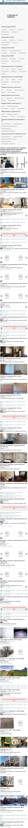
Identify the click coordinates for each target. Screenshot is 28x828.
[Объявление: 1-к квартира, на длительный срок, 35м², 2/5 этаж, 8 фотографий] (7, 301)
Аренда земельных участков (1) (10, 95)
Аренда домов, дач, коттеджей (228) (12, 76)
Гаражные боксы (4, 108)
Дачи (7, 69)
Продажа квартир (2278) (8, 26)
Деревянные (14, 71)
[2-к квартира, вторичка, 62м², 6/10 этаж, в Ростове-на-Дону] (7, 208)
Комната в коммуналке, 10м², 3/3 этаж (10, 395)
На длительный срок (5, 42)
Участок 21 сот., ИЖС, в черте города (10, 730)
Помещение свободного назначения (9, 126)
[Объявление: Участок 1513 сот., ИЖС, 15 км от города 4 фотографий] (13, 638)
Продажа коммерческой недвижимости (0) (13, 120)
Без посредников (5, 34)
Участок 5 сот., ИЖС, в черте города (10, 677)
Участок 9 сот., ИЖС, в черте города (10, 689)
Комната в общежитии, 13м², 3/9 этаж (10, 358)
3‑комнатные (20, 29)
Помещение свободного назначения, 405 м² (12, 768)
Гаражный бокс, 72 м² (6, 749)
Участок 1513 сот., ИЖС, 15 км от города (11, 639)
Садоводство (9, 90)
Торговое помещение (17, 123)
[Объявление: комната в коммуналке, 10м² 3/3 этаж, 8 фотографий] (13, 393)
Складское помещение (6, 128)
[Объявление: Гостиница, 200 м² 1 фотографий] (13, 787)
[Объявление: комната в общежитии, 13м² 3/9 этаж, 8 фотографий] (13, 357)
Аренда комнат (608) (7, 56)
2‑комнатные (12, 29)
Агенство (3, 92)
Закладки (12, 3)
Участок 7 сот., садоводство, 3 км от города (12, 658)
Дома (2, 69)
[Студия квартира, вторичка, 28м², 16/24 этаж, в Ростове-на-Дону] (7, 188)
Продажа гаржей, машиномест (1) (11, 103)
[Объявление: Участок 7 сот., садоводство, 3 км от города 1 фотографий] (13, 657)
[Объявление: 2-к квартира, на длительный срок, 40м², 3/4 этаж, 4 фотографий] (7, 282)
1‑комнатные (4, 29)
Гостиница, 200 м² (5, 788)
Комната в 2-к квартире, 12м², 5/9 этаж (10, 428)
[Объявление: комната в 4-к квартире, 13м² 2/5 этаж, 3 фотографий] (13, 374)
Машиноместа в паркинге (12, 106)
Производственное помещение (8, 143)
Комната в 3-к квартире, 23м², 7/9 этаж (10, 408)
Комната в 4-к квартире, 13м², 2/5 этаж (10, 376)
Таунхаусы (20, 69)
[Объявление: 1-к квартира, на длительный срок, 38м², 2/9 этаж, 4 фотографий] (14, 333)
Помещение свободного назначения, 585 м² (12, 807)
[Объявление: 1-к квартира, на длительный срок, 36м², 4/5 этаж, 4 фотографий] (7, 263)
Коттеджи (13, 69)
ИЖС (2, 90)
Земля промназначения (19, 90)
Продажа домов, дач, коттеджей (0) (11, 66)
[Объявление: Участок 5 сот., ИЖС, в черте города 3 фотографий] (13, 676)
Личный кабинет (20, 3)
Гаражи (2, 106)
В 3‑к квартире (22, 58)
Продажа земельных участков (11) (11, 87)
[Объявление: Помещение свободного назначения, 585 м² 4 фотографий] (13, 806)
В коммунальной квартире (15, 50)
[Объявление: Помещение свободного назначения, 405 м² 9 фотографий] (13, 766)
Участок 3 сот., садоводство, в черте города (12, 711)
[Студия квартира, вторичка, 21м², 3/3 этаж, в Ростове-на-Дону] (7, 167)
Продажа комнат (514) (7, 47)
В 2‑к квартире (13, 58)
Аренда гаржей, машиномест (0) (10, 111)
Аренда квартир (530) (7, 37)
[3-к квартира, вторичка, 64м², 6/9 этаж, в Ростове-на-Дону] (14, 240)
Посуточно (14, 42)
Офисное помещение (5, 123)
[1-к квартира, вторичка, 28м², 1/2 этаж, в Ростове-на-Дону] (14, 220)
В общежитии (4, 50)
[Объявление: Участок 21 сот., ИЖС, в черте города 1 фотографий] (13, 728)
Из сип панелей (22, 71)
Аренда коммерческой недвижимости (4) (13, 133)
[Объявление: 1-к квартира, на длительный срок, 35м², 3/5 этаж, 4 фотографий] (14, 312)
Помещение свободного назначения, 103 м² (12, 822)
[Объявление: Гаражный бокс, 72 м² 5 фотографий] (13, 747)
